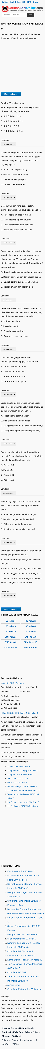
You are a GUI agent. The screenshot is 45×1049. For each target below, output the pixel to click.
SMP (29, 2)
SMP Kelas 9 (10, 642)
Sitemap (6, 1036)
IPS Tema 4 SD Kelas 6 (17, 778)
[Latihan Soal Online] (22, 9)
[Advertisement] (22, 65)
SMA (35, 2)
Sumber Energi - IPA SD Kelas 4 (22, 786)
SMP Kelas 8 (30, 637)
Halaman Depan (9, 1028)
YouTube (6, 1044)
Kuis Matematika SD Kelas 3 (21, 871)
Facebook (16, 1040)
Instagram (28, 1040)
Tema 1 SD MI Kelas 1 (17, 782)
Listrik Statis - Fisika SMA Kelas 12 (24, 960)
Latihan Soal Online (11, 2)
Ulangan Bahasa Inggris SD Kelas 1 (23, 770)
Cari (30, 15)
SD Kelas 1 (11, 621)
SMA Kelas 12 (30, 647)
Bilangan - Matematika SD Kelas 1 (24, 934)
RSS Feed (16, 1036)
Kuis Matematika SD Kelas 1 (21, 955)
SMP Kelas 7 (10, 637)
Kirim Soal (18, 1032)
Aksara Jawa (13, 985)
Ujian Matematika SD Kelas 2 (21, 938)
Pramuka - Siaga (15, 905)
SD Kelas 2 (31, 621)
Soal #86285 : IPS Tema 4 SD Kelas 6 (20, 713)
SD (23, 2)
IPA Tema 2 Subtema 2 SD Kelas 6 (23, 802)
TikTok (15, 1044)
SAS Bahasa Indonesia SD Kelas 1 (24, 901)
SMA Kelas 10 (30, 642)
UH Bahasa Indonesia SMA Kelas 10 (23, 790)
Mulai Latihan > (11, 94)
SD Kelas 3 (11, 626)
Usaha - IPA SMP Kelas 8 (18, 766)
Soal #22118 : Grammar (13, 683)
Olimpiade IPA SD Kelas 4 (20, 951)
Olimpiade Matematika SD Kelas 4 (24, 989)
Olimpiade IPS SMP (17, 972)
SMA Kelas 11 (10, 647)
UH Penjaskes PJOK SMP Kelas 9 (22, 806)
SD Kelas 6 (31, 631)
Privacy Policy (31, 1032)
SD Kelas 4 (31, 626)
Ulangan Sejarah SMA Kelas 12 (21, 774)
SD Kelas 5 (11, 631)
